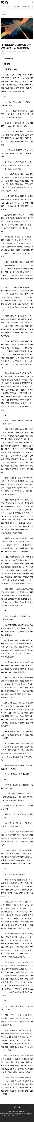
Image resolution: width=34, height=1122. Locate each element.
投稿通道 (19, 1111)
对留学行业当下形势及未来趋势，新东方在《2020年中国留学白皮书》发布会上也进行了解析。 (17, 904)
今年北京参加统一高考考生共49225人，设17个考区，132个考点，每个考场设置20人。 (17, 653)
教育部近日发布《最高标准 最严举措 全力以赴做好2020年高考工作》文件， (17, 706)
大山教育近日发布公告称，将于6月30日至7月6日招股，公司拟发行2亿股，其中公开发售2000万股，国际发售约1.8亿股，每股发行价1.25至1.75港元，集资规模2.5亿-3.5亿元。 (17, 243)
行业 (3, 6)
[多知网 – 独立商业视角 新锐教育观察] (4, 2)
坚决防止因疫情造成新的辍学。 (12, 533)
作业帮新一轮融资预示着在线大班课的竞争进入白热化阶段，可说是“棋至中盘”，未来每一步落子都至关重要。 (17, 165)
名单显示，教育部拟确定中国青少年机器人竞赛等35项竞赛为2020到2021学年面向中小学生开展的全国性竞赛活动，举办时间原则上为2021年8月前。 (17, 487)
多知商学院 (17, 6)
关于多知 (9, 1111)
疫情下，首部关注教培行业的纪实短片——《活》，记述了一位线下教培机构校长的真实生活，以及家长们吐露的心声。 (17, 1080)
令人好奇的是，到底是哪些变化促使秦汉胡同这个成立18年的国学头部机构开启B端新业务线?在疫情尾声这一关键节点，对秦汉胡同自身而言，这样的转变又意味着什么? (17, 838)
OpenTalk (26, 6)
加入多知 (14, 1111)
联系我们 (25, 1111)
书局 (8, 6)
